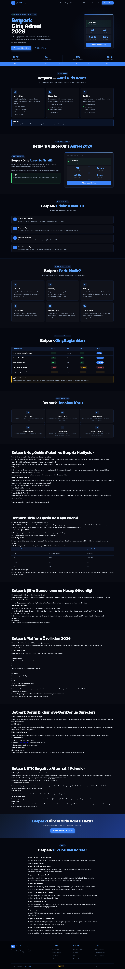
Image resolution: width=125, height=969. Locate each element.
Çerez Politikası (99, 955)
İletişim (97, 959)
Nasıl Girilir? (55, 955)
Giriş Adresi (55, 959)
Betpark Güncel (56, 952)
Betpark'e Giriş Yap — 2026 (63, 830)
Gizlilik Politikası (99, 949)
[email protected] (24, 743)
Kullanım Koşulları (100, 952)
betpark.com (27, 966)
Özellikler (92, 3)
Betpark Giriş (64, 3)
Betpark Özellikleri (78, 949)
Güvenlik (75, 952)
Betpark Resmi (77, 959)
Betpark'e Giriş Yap (99, 44)
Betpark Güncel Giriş (22, 48)
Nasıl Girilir (84, 3)
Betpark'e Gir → (107, 3)
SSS (99, 3)
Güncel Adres (74, 3)
